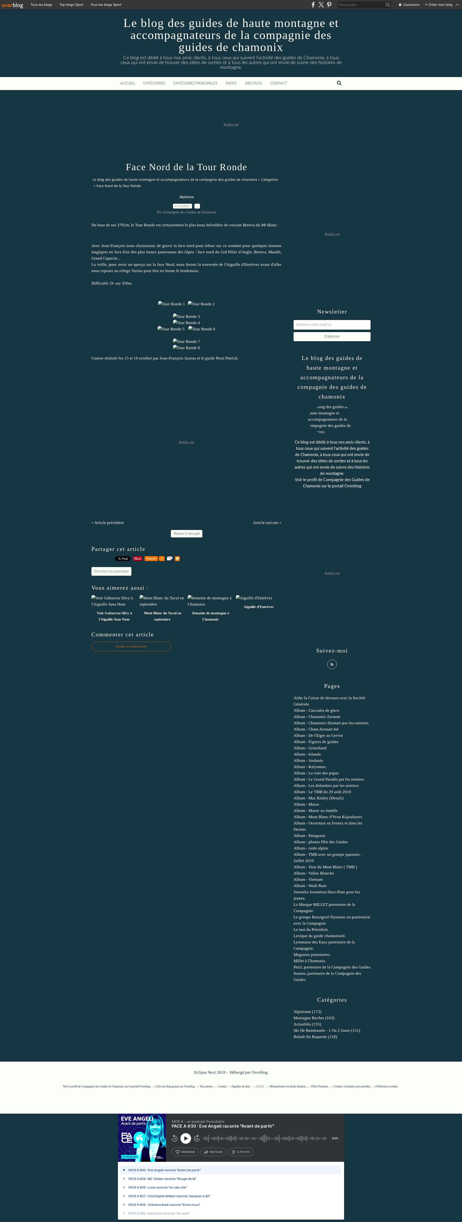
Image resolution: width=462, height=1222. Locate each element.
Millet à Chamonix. (310, 961)
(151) (327, 1030)
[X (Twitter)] (321, 4)
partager (216, 1151)
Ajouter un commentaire (131, 646)
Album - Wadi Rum (310, 885)
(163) (314, 1018)
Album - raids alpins (311, 848)
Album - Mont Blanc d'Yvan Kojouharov (328, 817)
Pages (231, 83)
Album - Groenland (310, 748)
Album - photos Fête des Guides (321, 842)
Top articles (206, 1086)
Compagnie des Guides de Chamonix (102, 1086)
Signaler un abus (241, 1086)
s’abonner (188, 1151)
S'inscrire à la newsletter (111, 571)
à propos (243, 1151)
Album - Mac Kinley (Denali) (319, 798)
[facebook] (313, 4)
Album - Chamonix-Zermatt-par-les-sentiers (331, 723)
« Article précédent (107, 522)
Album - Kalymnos (310, 767)
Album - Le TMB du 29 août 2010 (322, 792)
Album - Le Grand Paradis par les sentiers (329, 779)
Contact (278, 83)
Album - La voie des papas (316, 773)
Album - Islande (307, 754)
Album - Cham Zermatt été (316, 729)
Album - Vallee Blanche (314, 873)
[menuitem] (128, 83)
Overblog (260, 1072)
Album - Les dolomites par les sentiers (326, 785)
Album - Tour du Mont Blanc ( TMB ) (325, 867)
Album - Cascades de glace (317, 710)
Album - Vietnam (308, 879)
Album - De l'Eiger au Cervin (318, 735)
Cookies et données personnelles (351, 1086)
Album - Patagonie (309, 835)
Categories (269, 179)
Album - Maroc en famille (316, 810)
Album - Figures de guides (316, 741)
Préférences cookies (386, 1086)
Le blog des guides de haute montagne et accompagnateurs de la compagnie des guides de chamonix (231, 35)
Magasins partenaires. (312, 954)
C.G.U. (260, 1086)
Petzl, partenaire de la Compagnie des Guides (332, 967)
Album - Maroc (307, 804)
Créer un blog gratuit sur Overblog (175, 1086)
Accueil (127, 83)
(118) (315, 1036)
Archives (253, 83)
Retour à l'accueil (186, 534)
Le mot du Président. (311, 929)
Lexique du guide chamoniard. (320, 936)
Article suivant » (267, 522)
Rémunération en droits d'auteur (288, 1086)
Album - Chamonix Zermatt (317, 716)
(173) (307, 1011)
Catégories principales (195, 83)
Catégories (154, 83)
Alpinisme (187, 197)
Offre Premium (319, 1086)
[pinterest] (329, 4)
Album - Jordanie (308, 760)
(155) (307, 1024)
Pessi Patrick (226, 358)
